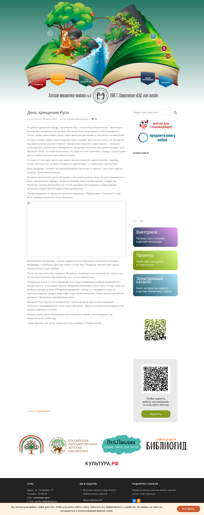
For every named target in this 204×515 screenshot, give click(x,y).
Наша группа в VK (92, 500)
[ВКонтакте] (134, 501)
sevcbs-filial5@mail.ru (46, 501)
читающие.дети (41, 497)
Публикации (43, 411)
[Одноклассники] (139, 501)
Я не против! (188, 509)
